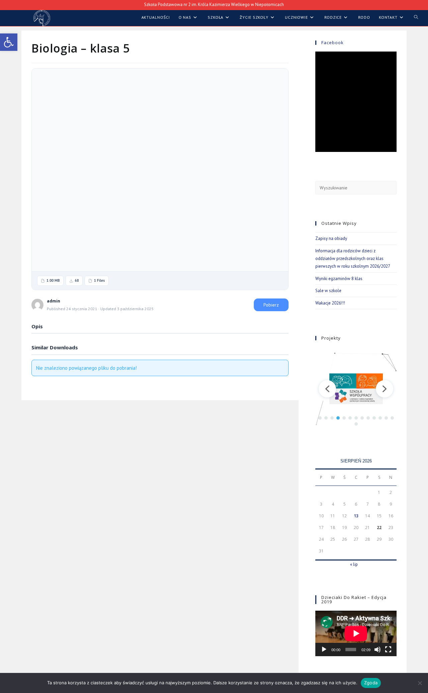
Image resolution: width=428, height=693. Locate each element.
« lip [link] (354, 564)
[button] (327, 389)
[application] (356, 633)
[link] (8, 42)
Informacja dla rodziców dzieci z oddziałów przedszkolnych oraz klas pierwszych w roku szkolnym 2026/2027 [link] (352, 258)
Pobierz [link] (271, 305)
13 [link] (356, 516)
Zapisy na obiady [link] (331, 238)
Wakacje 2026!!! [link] (330, 303)
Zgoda (371, 682)
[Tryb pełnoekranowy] (388, 649)
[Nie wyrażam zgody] (419, 683)
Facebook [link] (332, 42)
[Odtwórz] (324, 649)
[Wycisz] (377, 649)
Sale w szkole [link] (328, 290)
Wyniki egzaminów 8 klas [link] (338, 278)
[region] (356, 388)
